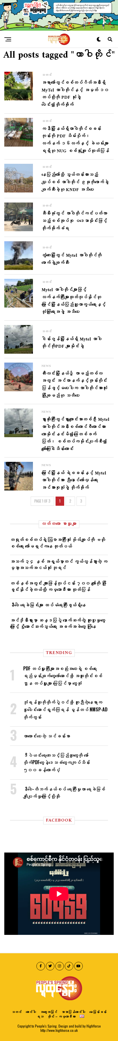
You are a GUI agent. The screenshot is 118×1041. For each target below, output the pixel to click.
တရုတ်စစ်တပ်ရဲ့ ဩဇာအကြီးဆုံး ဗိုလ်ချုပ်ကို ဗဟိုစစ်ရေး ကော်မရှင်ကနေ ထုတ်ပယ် (57, 542)
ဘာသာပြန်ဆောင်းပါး (73, 1011)
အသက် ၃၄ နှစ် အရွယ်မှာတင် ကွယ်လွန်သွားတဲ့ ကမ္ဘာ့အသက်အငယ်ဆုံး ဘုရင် (58, 564)
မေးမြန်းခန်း (98, 1011)
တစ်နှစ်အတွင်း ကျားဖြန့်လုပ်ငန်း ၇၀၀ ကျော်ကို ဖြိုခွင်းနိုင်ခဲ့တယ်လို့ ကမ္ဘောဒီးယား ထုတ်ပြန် (58, 586)
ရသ (40, 1016)
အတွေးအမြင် (48, 1011)
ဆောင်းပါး (31, 1011)
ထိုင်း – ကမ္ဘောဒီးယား (62, 1016)
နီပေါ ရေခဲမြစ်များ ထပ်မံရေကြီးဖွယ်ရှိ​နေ (48, 604)
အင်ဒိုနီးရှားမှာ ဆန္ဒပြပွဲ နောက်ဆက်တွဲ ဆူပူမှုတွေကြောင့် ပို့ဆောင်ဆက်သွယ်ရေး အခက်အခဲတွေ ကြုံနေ (57, 623)
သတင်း (16, 1011)
